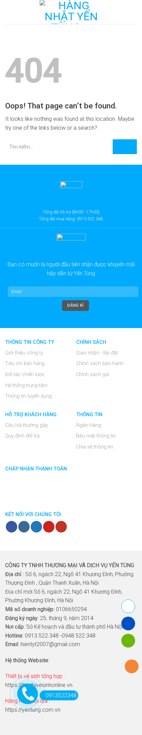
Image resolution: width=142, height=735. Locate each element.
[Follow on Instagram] (24, 527)
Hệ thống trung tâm (26, 385)
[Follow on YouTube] (61, 527)
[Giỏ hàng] (133, 12)
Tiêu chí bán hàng (24, 363)
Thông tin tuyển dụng (28, 396)
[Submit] (125, 146)
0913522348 (61, 695)
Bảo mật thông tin (96, 436)
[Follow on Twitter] (36, 527)
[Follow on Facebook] (11, 527)
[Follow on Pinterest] (48, 527)
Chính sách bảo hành (99, 363)
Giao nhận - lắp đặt (97, 353)
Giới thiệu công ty (24, 353)
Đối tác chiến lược (24, 374)
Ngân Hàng (88, 425)
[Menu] (9, 11)
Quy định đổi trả (22, 436)
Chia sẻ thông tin (94, 447)
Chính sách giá (92, 374)
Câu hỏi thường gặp (26, 425)
